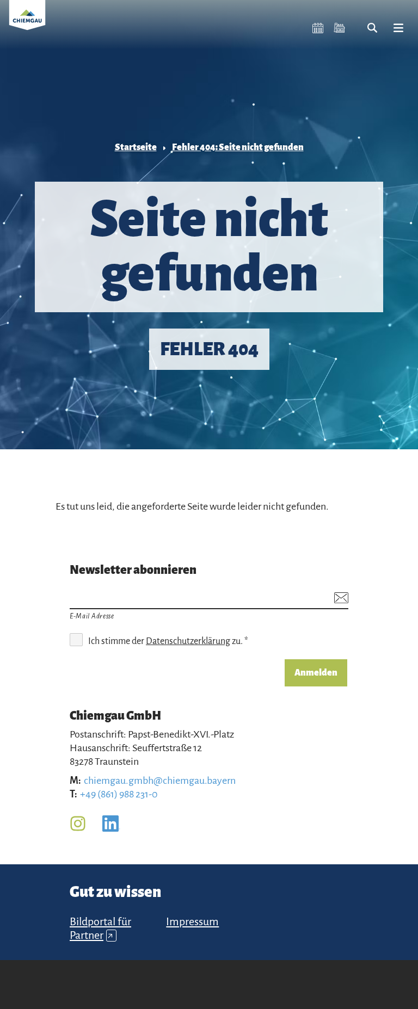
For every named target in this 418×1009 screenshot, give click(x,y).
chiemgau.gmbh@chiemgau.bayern (160, 780)
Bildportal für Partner (100, 928)
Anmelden (315, 673)
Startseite (136, 147)
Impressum (192, 921)
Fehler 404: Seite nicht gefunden (238, 147)
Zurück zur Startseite (27, 22)
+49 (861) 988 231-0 (119, 794)
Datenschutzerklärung (188, 641)
